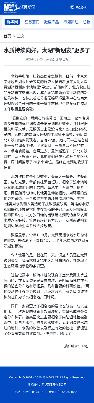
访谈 (86, 22)
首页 (7, 36)
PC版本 (81, 7)
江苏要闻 (32, 22)
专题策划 (71, 22)
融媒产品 (51, 22)
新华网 (12, 22)
